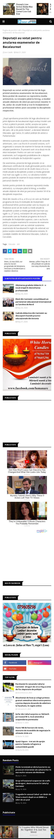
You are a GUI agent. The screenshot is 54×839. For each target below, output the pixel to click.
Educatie (12, 244)
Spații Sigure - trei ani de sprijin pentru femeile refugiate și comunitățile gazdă (30, 744)
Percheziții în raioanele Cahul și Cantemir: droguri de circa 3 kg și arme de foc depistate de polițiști (33, 687)
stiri (19, 30)
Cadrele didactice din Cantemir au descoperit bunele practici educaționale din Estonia (31, 316)
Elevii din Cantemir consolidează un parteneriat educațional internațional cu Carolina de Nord (33, 302)
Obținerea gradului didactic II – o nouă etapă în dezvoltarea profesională (31, 288)
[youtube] (14, 668)
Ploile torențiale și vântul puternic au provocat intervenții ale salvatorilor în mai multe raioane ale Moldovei (33, 770)
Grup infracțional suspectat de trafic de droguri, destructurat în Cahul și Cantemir (33, 783)
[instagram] (39, 662)
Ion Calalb (9, 52)
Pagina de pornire (10, 30)
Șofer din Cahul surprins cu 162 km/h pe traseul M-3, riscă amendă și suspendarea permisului (32, 717)
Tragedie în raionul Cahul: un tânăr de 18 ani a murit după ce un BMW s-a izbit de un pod (33, 797)
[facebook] (14, 662)
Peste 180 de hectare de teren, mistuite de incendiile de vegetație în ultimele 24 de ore (33, 730)
